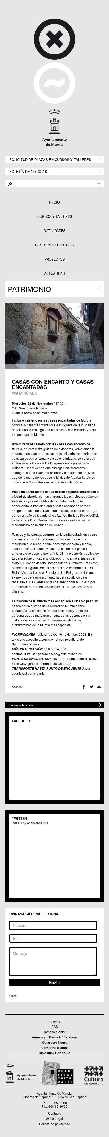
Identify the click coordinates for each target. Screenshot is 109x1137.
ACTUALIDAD (54, 273)
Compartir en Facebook (83, 686)
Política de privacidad (54, 1123)
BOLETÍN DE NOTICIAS (28, 171)
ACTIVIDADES (54, 230)
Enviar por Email (99, 686)
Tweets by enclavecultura (30, 823)
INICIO (54, 202)
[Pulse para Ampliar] (54, 336)
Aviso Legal (54, 1118)
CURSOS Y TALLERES (54, 216)
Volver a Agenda (21, 705)
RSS (54, 1026)
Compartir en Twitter (91, 686)
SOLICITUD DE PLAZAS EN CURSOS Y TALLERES (50, 159)
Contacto (54, 1113)
